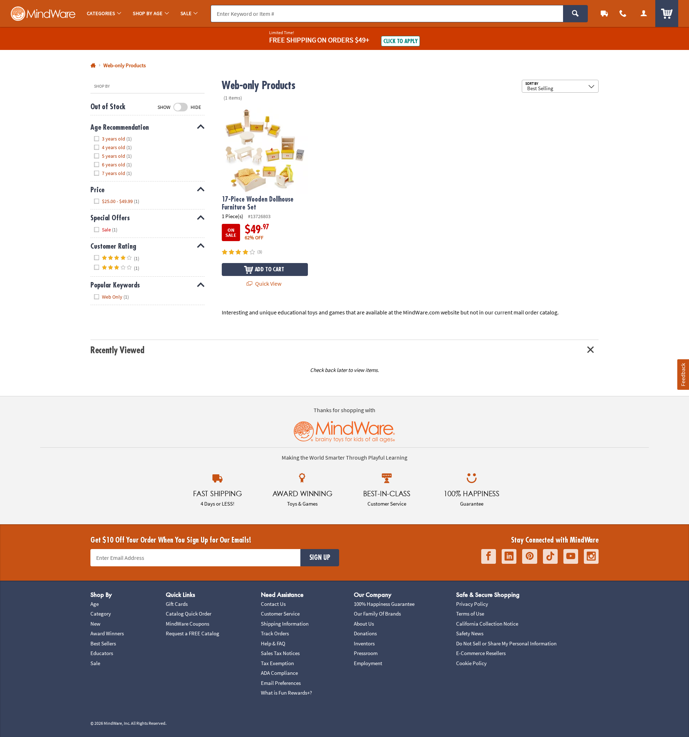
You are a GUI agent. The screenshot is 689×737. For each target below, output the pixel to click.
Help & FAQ (273, 643)
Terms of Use (470, 613)
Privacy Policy (472, 603)
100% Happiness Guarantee (384, 603)
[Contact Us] (623, 13)
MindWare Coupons (187, 623)
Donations (365, 633)
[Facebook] (488, 556)
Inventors (364, 643)
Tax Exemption (277, 663)
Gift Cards (177, 603)
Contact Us (273, 603)
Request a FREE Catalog (192, 633)
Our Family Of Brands (377, 613)
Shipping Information (285, 623)
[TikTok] (550, 556)
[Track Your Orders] (604, 13)
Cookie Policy (471, 663)
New (95, 623)
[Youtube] (570, 556)
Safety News (469, 633)
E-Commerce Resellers (481, 653)
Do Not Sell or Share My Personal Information (506, 643)
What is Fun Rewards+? (286, 692)
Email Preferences (281, 683)
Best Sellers (103, 643)
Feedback (682, 374)
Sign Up (319, 557)
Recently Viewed (117, 350)
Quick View (267, 283)
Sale (95, 663)
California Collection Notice (487, 623)
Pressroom (366, 653)
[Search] (575, 13)
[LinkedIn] (509, 556)
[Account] (643, 13)
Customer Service (280, 613)
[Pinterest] (529, 556)
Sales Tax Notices (280, 653)
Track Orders (275, 633)
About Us (364, 623)
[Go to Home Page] (93, 65)
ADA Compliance (279, 672)
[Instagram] (591, 556)
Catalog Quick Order (188, 613)
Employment (368, 663)
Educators (101, 653)
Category (100, 613)
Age (94, 603)
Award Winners (107, 633)
